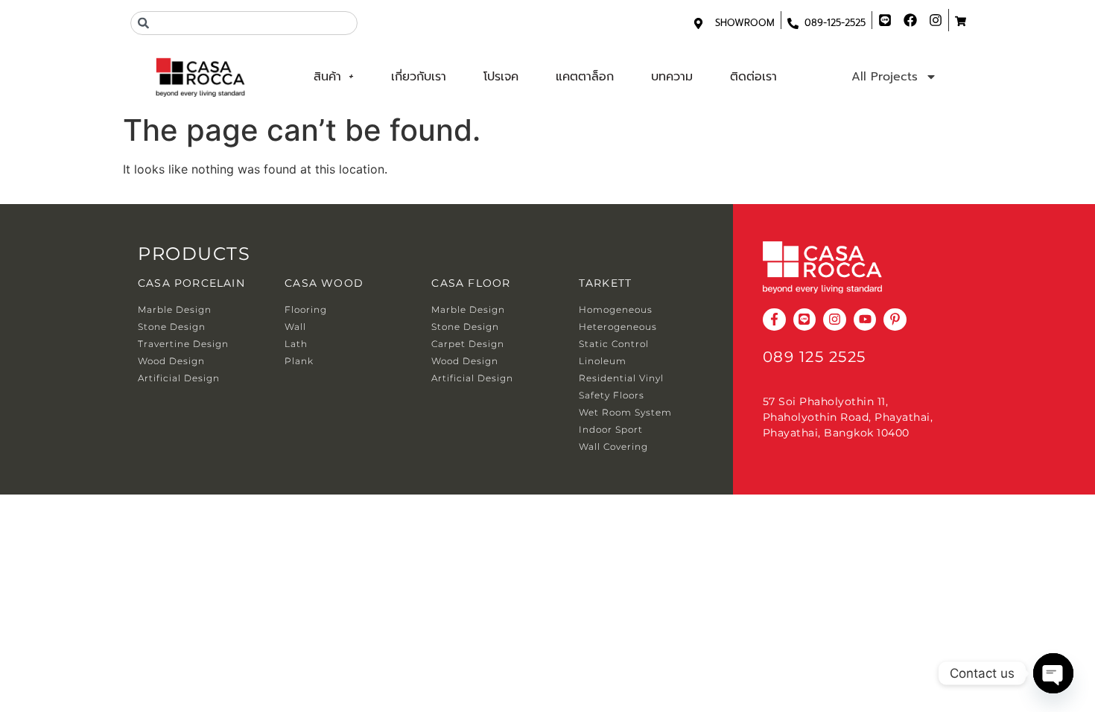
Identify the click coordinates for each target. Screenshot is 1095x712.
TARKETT (605, 283)
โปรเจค (500, 76)
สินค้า (327, 76)
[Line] (804, 319)
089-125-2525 (835, 23)
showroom (745, 23)
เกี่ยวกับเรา (418, 76)
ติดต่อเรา (753, 76)
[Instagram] (834, 319)
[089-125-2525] (793, 23)
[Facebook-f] (774, 319)
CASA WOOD (324, 283)
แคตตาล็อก (585, 76)
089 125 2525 (814, 357)
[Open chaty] (1053, 673)
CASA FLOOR (470, 283)
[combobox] (244, 23)
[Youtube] (865, 319)
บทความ (672, 76)
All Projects (884, 77)
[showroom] (698, 23)
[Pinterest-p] (895, 319)
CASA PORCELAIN (191, 283)
